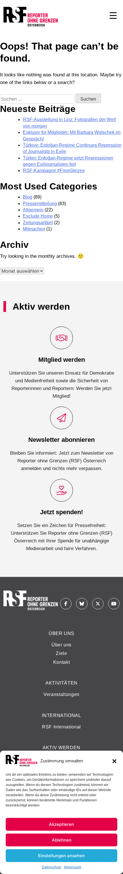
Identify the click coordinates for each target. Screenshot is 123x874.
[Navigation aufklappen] (113, 16)
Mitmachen (34, 228)
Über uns (61, 644)
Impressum (72, 867)
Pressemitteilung (40, 203)
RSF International (61, 726)
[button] (114, 760)
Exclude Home (38, 216)
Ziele (61, 653)
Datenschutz (51, 867)
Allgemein (33, 209)
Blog (27, 197)
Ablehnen (62, 840)
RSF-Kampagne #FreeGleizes (54, 170)
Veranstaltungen (61, 694)
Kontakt (61, 662)
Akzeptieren (61, 824)
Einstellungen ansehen (61, 855)
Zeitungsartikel (38, 222)
